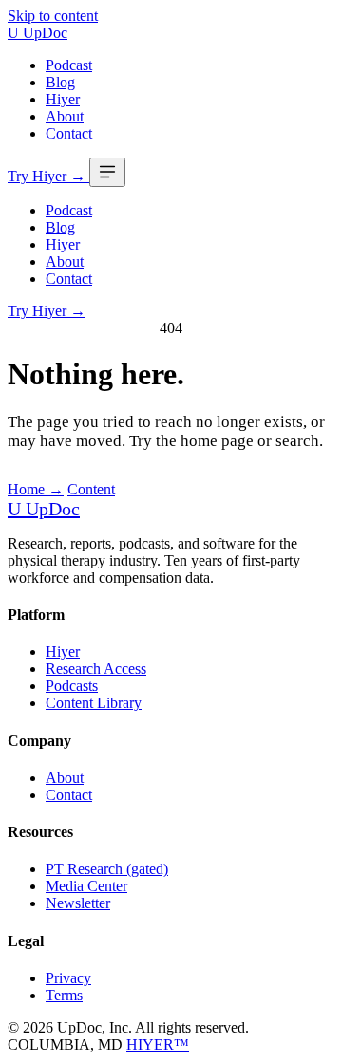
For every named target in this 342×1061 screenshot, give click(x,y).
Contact (69, 133)
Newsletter (78, 903)
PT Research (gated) (107, 869)
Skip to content (53, 16)
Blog (60, 82)
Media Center (86, 886)
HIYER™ (157, 1044)
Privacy (68, 978)
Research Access (96, 669)
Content (91, 489)
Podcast (69, 65)
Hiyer (63, 99)
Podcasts (72, 686)
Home (36, 489)
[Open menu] (107, 172)
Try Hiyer (47, 176)
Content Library (94, 703)
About (65, 116)
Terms (64, 995)
